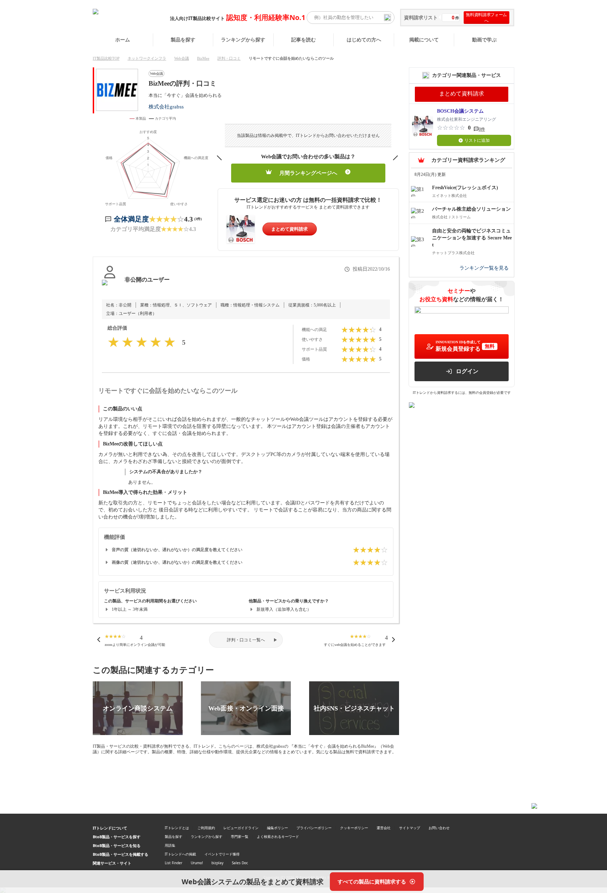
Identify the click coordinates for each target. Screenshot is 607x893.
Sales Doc (240, 862)
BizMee (203, 58)
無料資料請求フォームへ (486, 17)
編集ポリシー (277, 827)
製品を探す (183, 39)
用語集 (170, 845)
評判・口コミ (229, 58)
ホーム (122, 39)
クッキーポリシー (354, 827)
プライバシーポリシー (314, 827)
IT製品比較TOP (106, 58)
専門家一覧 (239, 836)
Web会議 (181, 58)
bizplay (217, 862)
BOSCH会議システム (460, 111)
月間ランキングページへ (308, 173)
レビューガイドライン (241, 827)
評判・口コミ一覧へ (246, 639)
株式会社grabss (166, 107)
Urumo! (197, 862)
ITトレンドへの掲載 (180, 854)
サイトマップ (409, 827)
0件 (482, 129)
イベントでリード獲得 (222, 854)
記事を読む (303, 39)
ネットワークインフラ (147, 58)
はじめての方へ (364, 39)
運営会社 (384, 827)
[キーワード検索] (387, 17)
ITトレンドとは (177, 827)
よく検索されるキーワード (278, 836)
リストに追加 (477, 140)
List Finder (173, 862)
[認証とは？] (110, 287)
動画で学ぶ (484, 39)
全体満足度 (131, 219)
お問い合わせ (439, 827)
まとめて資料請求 (289, 229)
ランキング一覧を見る (484, 268)
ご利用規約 (206, 827)
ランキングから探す (243, 39)
